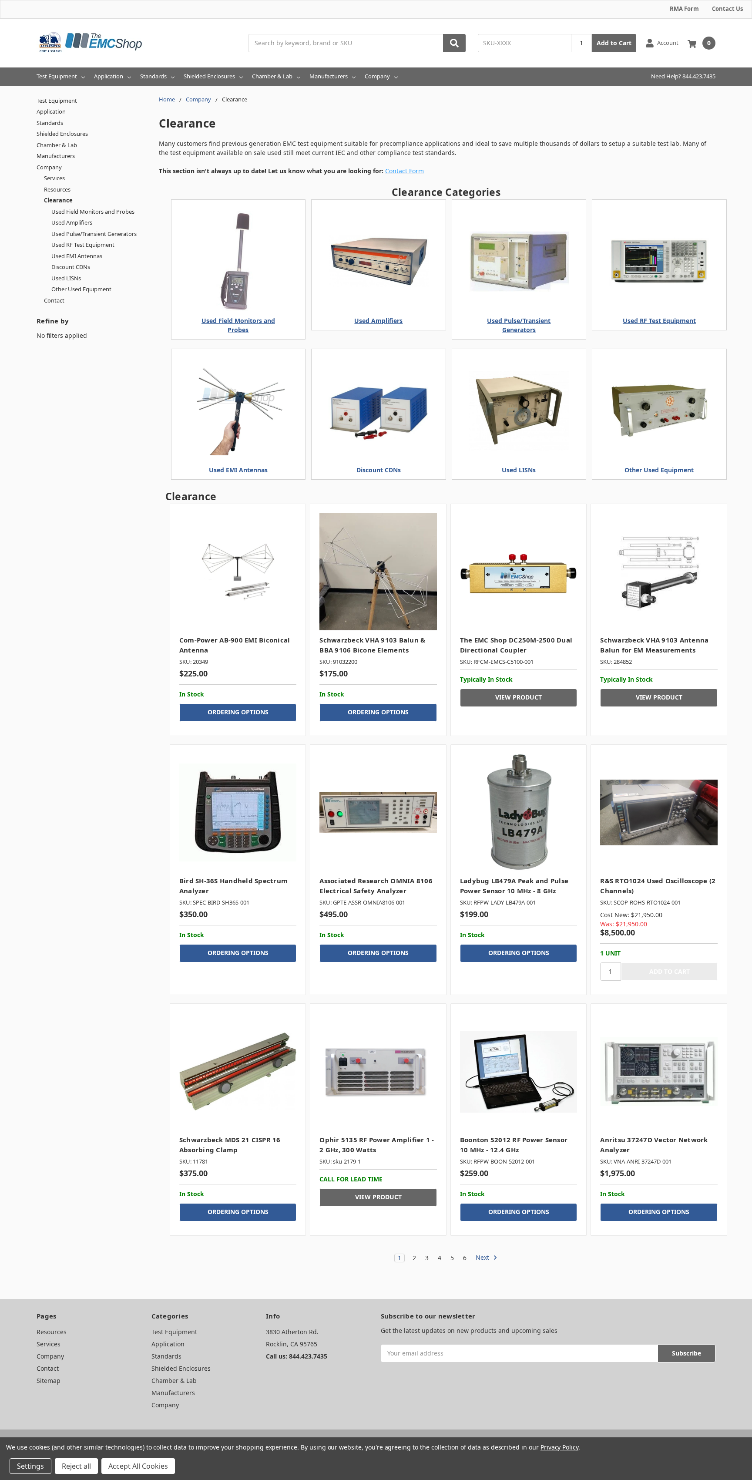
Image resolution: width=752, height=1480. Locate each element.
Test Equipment (57, 76)
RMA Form (684, 9)
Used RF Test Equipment (82, 245)
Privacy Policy (559, 1447)
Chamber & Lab (272, 76)
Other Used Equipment (81, 289)
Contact (54, 300)
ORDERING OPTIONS (238, 712)
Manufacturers (328, 76)
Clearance (58, 200)
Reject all (76, 1466)
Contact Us (727, 9)
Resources (57, 189)
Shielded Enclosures (209, 76)
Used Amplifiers (71, 222)
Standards (153, 76)
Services (54, 178)
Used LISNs (66, 278)
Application (108, 76)
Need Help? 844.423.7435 (683, 76)
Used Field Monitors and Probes (92, 211)
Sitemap (48, 1380)
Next (483, 1257)
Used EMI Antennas (76, 256)
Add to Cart (614, 43)
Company (377, 76)
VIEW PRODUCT (518, 697)
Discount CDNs (70, 267)
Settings (30, 1466)
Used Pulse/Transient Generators (94, 234)
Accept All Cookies (138, 1466)
